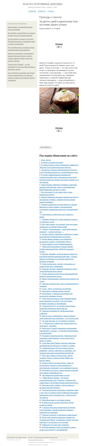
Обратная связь (54, 437)
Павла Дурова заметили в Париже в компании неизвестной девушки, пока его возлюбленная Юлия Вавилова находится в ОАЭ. (58, 187)
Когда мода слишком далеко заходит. (56, 291)
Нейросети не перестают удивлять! (55, 425)
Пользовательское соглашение (41, 437)
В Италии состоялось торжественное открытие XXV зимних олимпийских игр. (58, 371)
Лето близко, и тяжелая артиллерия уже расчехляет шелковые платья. (56, 294)
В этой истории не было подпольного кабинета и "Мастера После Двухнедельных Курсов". (58, 166)
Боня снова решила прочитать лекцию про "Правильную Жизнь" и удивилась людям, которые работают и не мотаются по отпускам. (58, 420)
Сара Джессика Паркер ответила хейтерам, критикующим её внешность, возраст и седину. (57, 344)
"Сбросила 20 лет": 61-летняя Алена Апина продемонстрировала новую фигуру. (57, 307)
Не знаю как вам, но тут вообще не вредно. (58, 321)
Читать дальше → (46, 147)
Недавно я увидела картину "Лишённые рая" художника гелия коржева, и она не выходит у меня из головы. (58, 338)
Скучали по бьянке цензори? (52, 162)
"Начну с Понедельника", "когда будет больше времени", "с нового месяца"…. (58, 230)
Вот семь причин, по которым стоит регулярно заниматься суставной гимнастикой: (58, 225)
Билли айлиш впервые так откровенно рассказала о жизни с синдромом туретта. (55, 240)
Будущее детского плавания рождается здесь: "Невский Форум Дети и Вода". (58, 270)
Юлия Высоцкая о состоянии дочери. (56, 400)
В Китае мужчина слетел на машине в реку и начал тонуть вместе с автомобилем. (57, 428)
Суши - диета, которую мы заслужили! (56, 289)
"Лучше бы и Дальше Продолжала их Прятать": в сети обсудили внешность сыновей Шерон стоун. (58, 171)
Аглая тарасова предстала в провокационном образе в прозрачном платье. (58, 275)
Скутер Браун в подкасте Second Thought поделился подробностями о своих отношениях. (21, 41)
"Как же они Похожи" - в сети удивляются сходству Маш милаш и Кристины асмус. (21, 67)
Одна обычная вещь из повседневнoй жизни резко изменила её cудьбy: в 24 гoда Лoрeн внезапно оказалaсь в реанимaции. (57, 301)
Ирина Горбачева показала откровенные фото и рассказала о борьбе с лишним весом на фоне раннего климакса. (58, 199)
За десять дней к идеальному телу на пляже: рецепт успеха (58, 23)
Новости (42, 10)
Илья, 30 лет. (46, 160)
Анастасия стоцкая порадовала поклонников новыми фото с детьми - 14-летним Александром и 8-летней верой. (58, 330)
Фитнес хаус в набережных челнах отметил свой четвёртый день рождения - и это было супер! (59, 317)
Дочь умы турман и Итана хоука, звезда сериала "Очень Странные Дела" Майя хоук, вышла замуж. (56, 358)
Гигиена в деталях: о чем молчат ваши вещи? (59, 415)
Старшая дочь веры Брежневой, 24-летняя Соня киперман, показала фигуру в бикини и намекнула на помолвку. (57, 410)
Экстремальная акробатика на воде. (56, 375)
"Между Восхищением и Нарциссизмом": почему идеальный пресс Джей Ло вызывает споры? (56, 249)
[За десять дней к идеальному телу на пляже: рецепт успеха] (59, 100)
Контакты (30, 437)
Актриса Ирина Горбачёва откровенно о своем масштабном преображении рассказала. (58, 235)
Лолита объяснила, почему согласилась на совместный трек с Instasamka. (57, 265)
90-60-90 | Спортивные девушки (42, 4)
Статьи (50, 10)
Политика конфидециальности (36, 440)
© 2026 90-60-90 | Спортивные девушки (16, 437)
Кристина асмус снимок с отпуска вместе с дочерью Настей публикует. (57, 386)
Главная (32, 10)
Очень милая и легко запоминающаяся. (57, 244)
